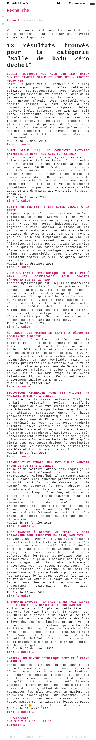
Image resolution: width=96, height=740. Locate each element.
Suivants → (16, 725)
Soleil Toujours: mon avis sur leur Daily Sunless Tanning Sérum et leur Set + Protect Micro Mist (48, 77)
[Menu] (92, 3)
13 (50, 721)
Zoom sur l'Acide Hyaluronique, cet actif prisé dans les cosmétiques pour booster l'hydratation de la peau (48, 277)
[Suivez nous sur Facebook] (66, 2)
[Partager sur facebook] (3, 17)
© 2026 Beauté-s (76, 737)
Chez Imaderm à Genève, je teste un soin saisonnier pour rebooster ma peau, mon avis (48, 534)
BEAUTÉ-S (17, 3)
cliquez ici (34, 37)
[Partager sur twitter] (3, 23)
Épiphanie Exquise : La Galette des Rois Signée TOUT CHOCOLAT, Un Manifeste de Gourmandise (48, 603)
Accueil (13, 20)
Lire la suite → (20, 144)
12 (44, 721)
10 (33, 721)
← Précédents (17, 718)
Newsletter (33, 737)
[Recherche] (3, 10)
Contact (13, 737)
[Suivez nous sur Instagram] (59, 2)
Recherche (18, 10)
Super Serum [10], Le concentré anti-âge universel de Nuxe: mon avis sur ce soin (48, 152)
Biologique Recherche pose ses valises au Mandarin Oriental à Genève (48, 394)
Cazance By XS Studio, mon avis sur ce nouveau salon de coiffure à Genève (48, 464)
